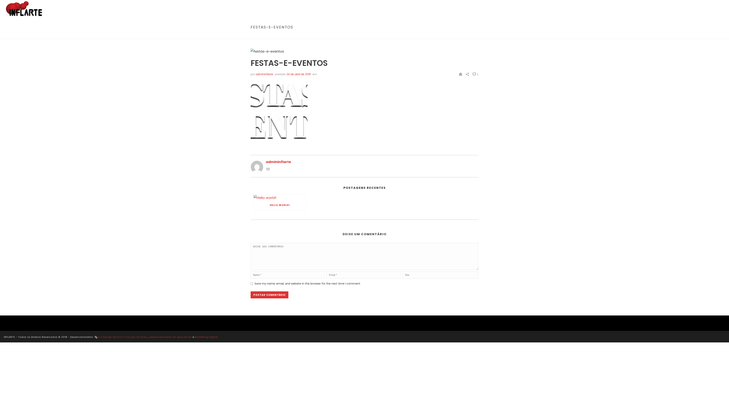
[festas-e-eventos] (364, 51)
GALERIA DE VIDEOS (650, 8)
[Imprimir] (460, 74)
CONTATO (713, 8)
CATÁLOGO (677, 8)
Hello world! (280, 205)
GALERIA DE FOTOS (616, 8)
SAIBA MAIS (559, 8)
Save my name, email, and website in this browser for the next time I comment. (308, 283)
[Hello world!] (280, 198)
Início (420, 35)
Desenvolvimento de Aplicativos (170, 337)
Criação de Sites (136, 337)
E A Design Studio (110, 337)
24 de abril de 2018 (298, 74)
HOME (541, 8)
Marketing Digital (206, 337)
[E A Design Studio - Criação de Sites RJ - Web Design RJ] (96, 337)
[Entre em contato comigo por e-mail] (268, 169)
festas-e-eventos (438, 35)
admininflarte (264, 74)
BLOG (696, 8)
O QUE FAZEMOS (586, 8)
